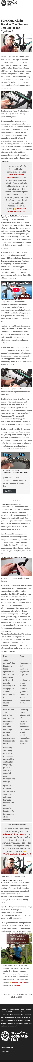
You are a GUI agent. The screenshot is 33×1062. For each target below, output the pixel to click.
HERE (18, 985)
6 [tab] (21, 501)
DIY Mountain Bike (19, 982)
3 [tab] (15, 501)
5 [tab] (19, 501)
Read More (9, 491)
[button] (3, 478)
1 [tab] (12, 501)
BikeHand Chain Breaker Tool (16, 854)
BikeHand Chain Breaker (14, 834)
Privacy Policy (5, 1051)
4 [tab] (17, 501)
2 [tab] (14, 501)
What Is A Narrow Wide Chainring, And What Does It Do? (15, 472)
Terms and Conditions (7, 1047)
